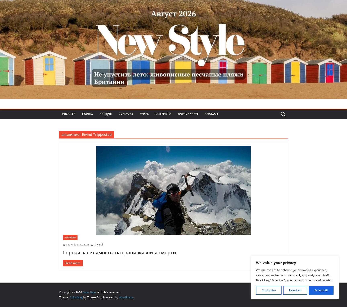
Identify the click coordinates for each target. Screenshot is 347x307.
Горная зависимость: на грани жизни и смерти (119, 252)
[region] (295, 277)
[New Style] (173, 4)
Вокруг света (188, 114)
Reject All (295, 290)
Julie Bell (98, 244)
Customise (269, 290)
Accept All (321, 290)
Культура (126, 114)
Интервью (163, 114)
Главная (68, 114)
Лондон (105, 114)
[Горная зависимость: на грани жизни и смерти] (173, 190)
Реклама (211, 114)
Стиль (144, 114)
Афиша (87, 114)
